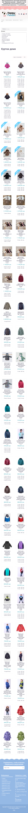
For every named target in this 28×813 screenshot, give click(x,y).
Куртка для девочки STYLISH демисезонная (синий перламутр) (20, 498)
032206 (21, 500)
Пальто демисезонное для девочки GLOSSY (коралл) (21, 718)
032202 (7, 444)
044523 (21, 236)
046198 (7, 160)
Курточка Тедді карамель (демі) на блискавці (7, 207)
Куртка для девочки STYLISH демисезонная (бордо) (7, 469)
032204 (21, 472)
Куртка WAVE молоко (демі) (20, 159)
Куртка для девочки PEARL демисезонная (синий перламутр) (7, 441)
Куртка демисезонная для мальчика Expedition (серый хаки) (7, 314)
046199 (21, 160)
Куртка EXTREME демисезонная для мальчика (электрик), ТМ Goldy (21, 607)
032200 (7, 418)
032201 (21, 418)
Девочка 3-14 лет (6, 785)
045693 (21, 209)
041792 (7, 394)
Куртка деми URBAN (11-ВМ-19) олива (20, 338)
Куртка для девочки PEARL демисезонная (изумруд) (7, 416)
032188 (7, 340)
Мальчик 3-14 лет (6, 788)
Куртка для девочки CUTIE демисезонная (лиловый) (20, 553)
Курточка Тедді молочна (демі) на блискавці (20, 207)
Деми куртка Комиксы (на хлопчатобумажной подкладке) (7, 391)
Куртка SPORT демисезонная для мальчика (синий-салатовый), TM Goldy (20, 692)
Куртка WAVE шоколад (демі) (20, 182)
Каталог (3, 31)
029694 (21, 610)
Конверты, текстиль (6, 35)
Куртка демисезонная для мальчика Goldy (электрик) (7, 691)
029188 (21, 747)
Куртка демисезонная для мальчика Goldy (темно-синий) (20, 664)
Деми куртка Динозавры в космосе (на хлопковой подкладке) (7, 365)
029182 (7, 317)
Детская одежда (6, 39)
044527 (7, 236)
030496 (7, 667)
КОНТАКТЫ (4, 780)
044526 (7, 289)
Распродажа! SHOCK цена (8, 43)
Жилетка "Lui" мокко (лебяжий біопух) (7, 135)
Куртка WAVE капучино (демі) (7, 159)
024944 (21, 696)
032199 (21, 394)
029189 (7, 747)
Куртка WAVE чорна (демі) (7, 182)
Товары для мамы (6, 33)
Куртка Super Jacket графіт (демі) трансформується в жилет (21, 233)
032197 (21, 555)
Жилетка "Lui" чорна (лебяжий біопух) (20, 104)
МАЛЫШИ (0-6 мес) (6, 781)
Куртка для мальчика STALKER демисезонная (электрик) (7, 636)
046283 (21, 106)
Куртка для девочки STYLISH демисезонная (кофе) (7, 498)
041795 (7, 555)
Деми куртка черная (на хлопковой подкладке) (7, 553)
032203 (7, 472)
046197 (21, 136)
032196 (7, 582)
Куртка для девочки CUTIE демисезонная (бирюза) (7, 579)
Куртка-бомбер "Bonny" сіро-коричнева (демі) (21, 73)
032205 (7, 500)
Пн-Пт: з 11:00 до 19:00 (22, 791)
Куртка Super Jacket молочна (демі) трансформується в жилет (21, 259)
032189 (21, 315)
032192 (21, 340)
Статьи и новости (6, 793)
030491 (7, 639)
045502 (21, 75)
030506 (7, 694)
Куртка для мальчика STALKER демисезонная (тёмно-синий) (7, 664)
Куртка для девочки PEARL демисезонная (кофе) (20, 416)
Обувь (3, 41)
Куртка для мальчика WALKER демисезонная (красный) (20, 526)
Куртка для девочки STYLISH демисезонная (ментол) (21, 441)
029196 (21, 667)
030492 (21, 639)
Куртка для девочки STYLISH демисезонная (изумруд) (21, 469)
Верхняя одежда (6, 40)
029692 (21, 583)
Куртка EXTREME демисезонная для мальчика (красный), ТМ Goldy (21, 580)
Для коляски (5, 36)
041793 (21, 367)
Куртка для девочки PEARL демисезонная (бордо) (20, 391)
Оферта (3, 778)
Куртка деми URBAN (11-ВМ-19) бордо (20, 285)
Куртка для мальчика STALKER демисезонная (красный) (20, 636)
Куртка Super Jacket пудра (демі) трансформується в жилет (7, 286)
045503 (7, 75)
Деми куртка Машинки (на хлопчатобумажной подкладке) (21, 365)
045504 (7, 106)
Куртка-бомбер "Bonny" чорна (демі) (7, 104)
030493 (21, 444)
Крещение (4, 37)
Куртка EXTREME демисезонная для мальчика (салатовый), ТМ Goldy (7, 607)
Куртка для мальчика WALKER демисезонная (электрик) (7, 526)
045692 (7, 209)
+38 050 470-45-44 (21, 789)
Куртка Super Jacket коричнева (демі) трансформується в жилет (7, 259)
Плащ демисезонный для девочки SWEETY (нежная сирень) (7, 744)
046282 (7, 137)
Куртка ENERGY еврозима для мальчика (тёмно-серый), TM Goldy (7, 718)
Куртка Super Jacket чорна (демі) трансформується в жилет (7, 233)
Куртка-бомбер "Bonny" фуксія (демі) (7, 73)
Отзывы (4, 795)
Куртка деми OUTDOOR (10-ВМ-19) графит (7, 338)
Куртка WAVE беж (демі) (21, 134)
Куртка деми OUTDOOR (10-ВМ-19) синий (20, 313)
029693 (7, 610)
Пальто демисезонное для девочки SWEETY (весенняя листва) (20, 744)
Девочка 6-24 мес (6, 783)
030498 (7, 528)
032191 (21, 287)
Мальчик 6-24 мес (6, 787)
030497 (21, 528)
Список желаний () (22, 7)
